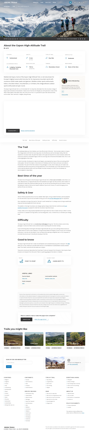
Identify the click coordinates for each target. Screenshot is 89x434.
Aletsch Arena (29, 397)
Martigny (28, 399)
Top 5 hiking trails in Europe (74, 383)
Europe (27, 379)
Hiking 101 (35, 2)
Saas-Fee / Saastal (30, 401)
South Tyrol (28, 413)
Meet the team (71, 393)
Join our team (71, 395)
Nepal (6, 391)
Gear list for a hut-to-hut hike (53, 397)
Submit (8, 366)
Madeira (27, 411)
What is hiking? (71, 381)
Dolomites (28, 415)
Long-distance (50, 381)
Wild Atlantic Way (30, 393)
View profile (65, 94)
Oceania (27, 385)
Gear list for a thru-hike (52, 399)
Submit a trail (26, 319)
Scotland (7, 395)
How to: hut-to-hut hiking (73, 385)
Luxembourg (8, 387)
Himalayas (28, 416)
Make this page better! (41, 319)
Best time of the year (34, 140)
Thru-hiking (49, 385)
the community (74, 364)
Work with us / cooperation (74, 397)
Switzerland (7, 401)
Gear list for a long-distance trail (54, 395)
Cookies (69, 407)
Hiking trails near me (9, 405)
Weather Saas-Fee (50, 278)
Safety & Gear (46, 140)
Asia (27, 383)
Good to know (63, 140)
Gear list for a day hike (52, 393)
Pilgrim (48, 387)
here (83, 413)
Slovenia (7, 399)
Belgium (7, 379)
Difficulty (54, 140)
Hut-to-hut (49, 383)
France (6, 383)
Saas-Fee (24, 278)
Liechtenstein (8, 389)
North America (29, 381)
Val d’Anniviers (29, 403)
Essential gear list (51, 401)
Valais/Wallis (29, 395)
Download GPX (12, 130)
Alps (27, 405)
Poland (6, 393)
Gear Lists (48, 2)
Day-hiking (49, 379)
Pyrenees (28, 420)
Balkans (28, 407)
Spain (6, 397)
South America (29, 387)
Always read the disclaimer (28, 130)
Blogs (54, 2)
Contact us (70, 399)
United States (8, 403)
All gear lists (49, 403)
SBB (23, 283)
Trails (41, 2)
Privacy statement (72, 405)
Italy (6, 385)
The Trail (24, 140)
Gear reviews (70, 387)
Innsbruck (28, 409)
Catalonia (28, 418)
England (7, 381)
